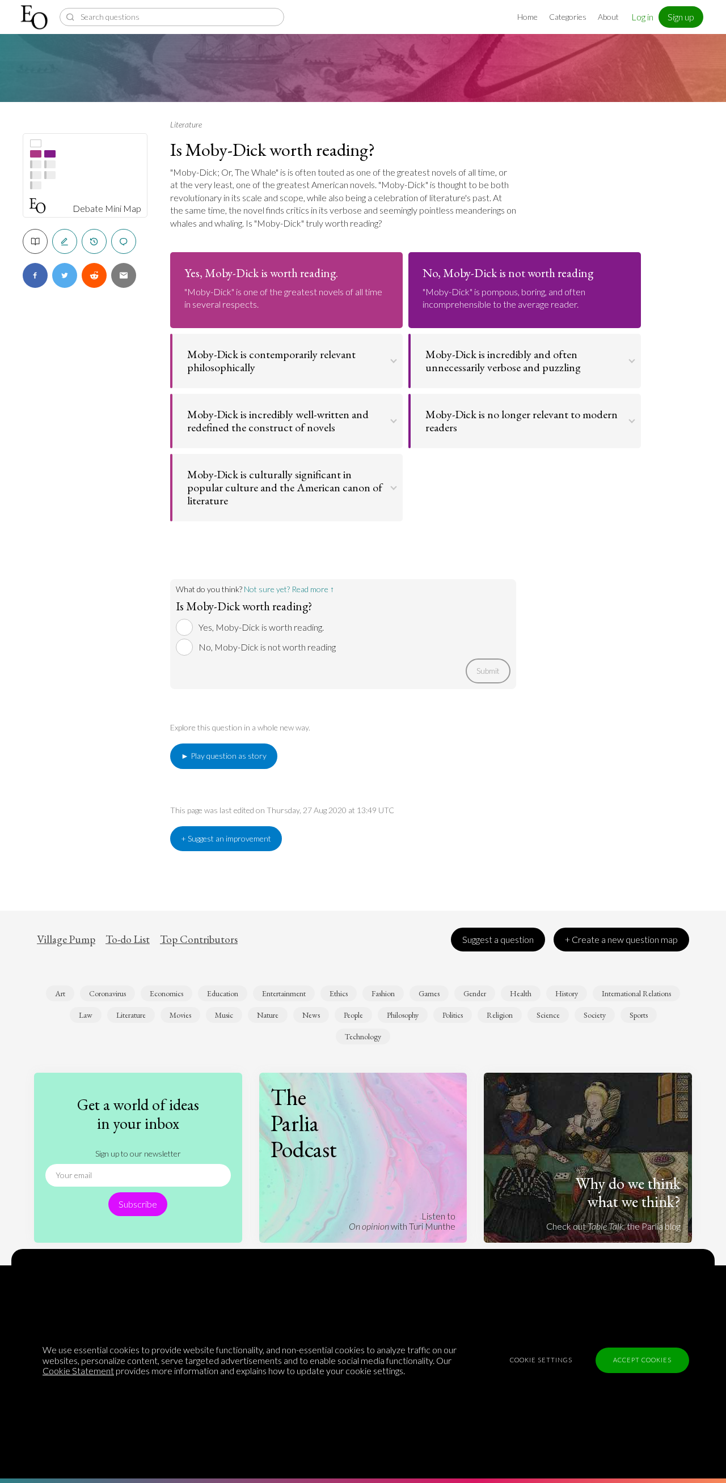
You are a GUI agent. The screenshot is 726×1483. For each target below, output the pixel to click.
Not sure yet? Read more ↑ (289, 589)
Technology (363, 1036)
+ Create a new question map (621, 939)
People (353, 1015)
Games (429, 993)
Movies (180, 1015)
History (566, 993)
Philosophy (403, 1015)
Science (548, 1015)
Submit (488, 670)
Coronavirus (107, 993)
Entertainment (284, 993)
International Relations (636, 993)
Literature (186, 124)
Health (520, 993)
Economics (166, 993)
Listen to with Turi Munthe (402, 1220)
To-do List (127, 939)
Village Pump (66, 939)
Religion (500, 1015)
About (608, 17)
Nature (267, 1015)
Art (60, 993)
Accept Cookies (642, 1359)
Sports (639, 1015)
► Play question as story (224, 755)
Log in (642, 16)
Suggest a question (498, 939)
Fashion (383, 993)
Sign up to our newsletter (138, 1153)
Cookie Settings (541, 1359)
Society (595, 1015)
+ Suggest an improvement (226, 838)
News (311, 1015)
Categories (567, 17)
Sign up (681, 16)
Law (85, 1015)
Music (224, 1015)
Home (527, 17)
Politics (452, 1015)
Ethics (339, 993)
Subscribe (138, 1204)
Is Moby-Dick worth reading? (272, 150)
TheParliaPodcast (304, 1123)
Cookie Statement (78, 1370)
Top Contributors (199, 939)
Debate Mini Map (107, 208)
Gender (474, 993)
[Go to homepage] (35, 17)
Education (222, 993)
